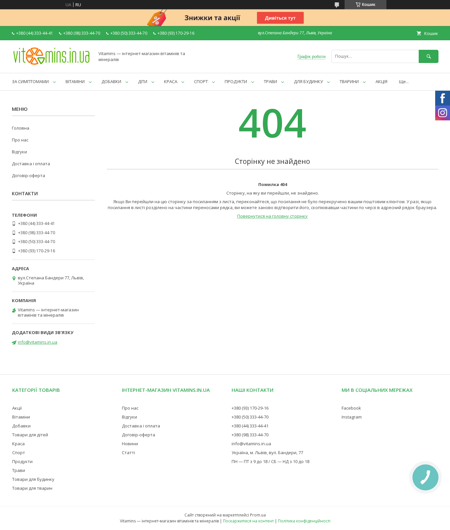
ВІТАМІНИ (75, 81)
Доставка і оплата (31, 164)
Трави (18, 470)
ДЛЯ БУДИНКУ (308, 81)
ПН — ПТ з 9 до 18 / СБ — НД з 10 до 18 (270, 461)
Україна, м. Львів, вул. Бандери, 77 (267, 452)
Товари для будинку (33, 479)
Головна (20, 128)
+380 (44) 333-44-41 (250, 426)
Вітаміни (21, 417)
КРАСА (170, 81)
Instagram (352, 417)
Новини (130, 444)
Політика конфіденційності (304, 521)
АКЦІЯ (381, 81)
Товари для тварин (32, 488)
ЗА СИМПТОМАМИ (30, 81)
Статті (128, 452)
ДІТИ (142, 81)
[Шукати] (428, 56)
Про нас (20, 140)
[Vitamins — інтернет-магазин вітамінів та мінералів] (51, 64)
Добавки (21, 426)
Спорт (18, 452)
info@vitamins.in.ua (37, 342)
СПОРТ (201, 81)
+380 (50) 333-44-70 (250, 417)
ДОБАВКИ (111, 81)
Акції (17, 408)
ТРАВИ (270, 81)
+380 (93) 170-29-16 (250, 408)
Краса (18, 444)
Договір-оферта (28, 175)
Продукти (22, 461)
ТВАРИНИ (349, 81)
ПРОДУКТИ (236, 81)
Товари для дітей (30, 435)
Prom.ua (258, 515)
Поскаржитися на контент (248, 521)
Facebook (351, 408)
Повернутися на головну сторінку (272, 216)
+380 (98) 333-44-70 (250, 435)
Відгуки (19, 152)
